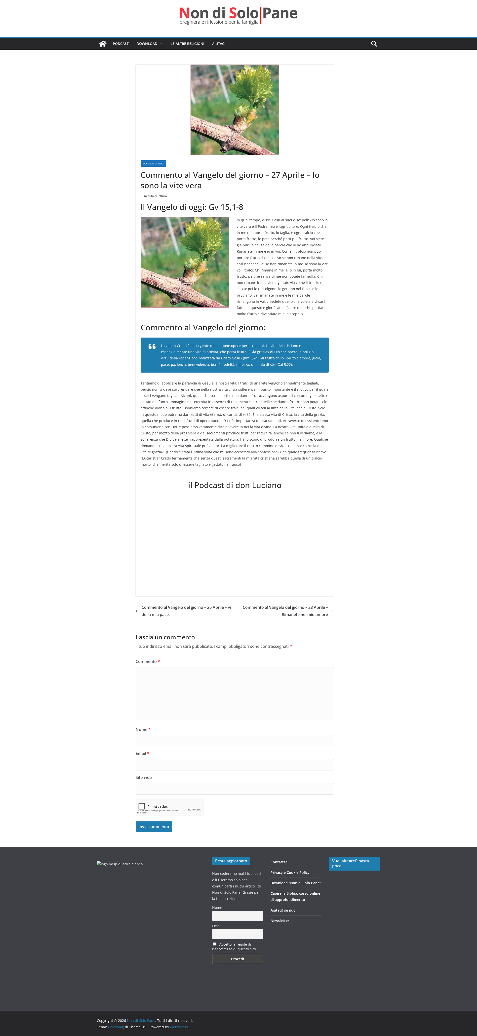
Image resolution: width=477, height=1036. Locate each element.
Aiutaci (218, 43)
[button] (160, 43)
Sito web (144, 777)
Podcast (121, 43)
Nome (143, 729)
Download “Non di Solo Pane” (296, 883)
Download (147, 43)
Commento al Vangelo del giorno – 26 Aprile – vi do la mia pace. (186, 611)
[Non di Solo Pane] (103, 44)
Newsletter (280, 920)
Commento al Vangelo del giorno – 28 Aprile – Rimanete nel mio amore (285, 611)
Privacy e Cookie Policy (290, 872)
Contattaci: (280, 862)
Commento (148, 661)
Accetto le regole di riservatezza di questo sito (234, 946)
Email (142, 753)
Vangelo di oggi (153, 163)
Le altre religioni (187, 43)
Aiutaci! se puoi (284, 910)
